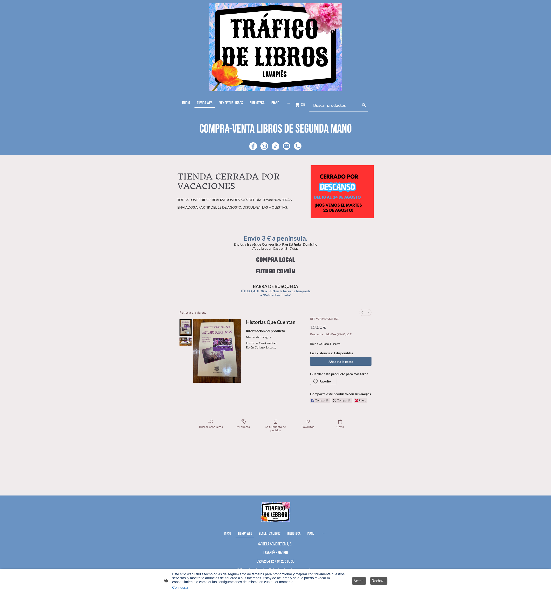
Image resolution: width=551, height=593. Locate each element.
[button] (323, 381)
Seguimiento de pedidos (275, 428)
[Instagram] (264, 146)
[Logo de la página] (275, 47)
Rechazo (378, 581)
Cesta (340, 427)
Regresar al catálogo (193, 312)
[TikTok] (275, 146)
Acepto (359, 581)
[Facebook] (253, 146)
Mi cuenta (243, 427)
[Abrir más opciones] (288, 102)
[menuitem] (362, 312)
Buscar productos (211, 427)
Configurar (180, 587)
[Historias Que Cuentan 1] (186, 342)
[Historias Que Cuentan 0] (186, 327)
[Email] (287, 146)
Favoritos (308, 427)
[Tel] (298, 146)
